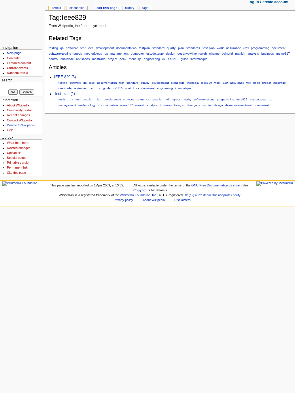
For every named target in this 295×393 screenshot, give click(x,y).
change (214, 53)
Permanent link (17, 167)
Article (56, 7)
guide (184, 59)
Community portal (19, 110)
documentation (126, 48)
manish (240, 53)
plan (181, 48)
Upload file (14, 152)
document (278, 48)
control (53, 59)
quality (171, 48)
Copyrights (141, 190)
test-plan (209, 48)
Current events (17, 68)
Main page (14, 53)
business (267, 53)
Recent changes (18, 115)
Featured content (19, 63)
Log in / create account (267, 2)
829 (246, 48)
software (72, 48)
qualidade (67, 59)
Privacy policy (123, 200)
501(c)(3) (190, 195)
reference (143, 99)
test (83, 48)
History (130, 7)
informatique (198, 59)
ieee (91, 48)
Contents (13, 58)
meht (132, 59)
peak (123, 59)
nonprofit (224, 195)
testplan (144, 48)
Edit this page (107, 7)
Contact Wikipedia (19, 120)
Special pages (17, 157)
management (119, 53)
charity (235, 195)
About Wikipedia (18, 105)
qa (62, 48)
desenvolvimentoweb (192, 53)
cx (164, 59)
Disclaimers (182, 200)
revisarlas (83, 59)
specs (77, 53)
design (170, 53)
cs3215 (173, 59)
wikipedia (193, 82)
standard (158, 48)
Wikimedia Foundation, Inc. (138, 195)
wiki (248, 82)
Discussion (76, 7)
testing (53, 48)
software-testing (60, 53)
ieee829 (206, 82)
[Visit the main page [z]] (22, 22)
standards (193, 48)
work (220, 48)
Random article (17, 73)
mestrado (98, 59)
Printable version (18, 162)
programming (260, 48)
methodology (93, 53)
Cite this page (16, 172)
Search (7, 80)
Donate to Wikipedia (21, 125)
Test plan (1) (64, 94)
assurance (233, 48)
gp (106, 53)
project (112, 59)
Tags (145, 7)
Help (10, 130)
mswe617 (283, 53)
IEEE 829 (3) (65, 77)
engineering (152, 59)
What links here (18, 142)
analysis (253, 53)
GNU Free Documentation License (215, 185)
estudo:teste (155, 53)
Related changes (19, 148)
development (105, 48)
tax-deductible (207, 195)
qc (139, 59)
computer (137, 53)
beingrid (227, 53)
